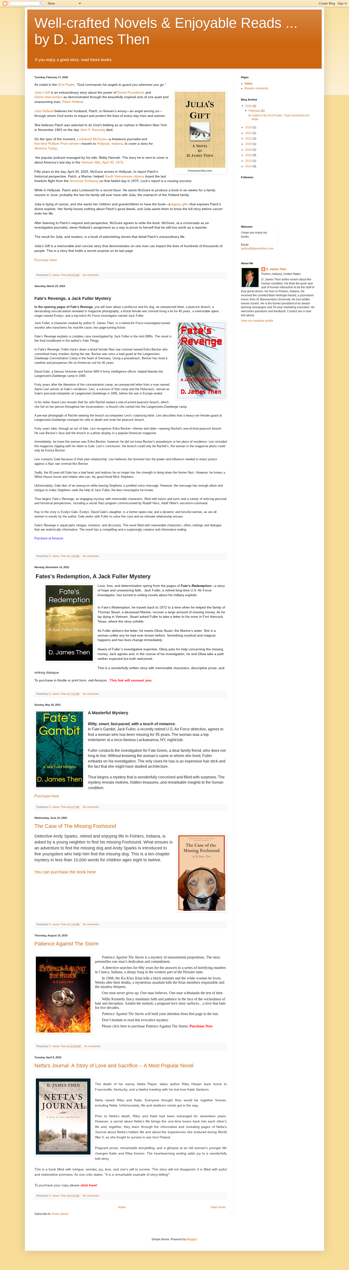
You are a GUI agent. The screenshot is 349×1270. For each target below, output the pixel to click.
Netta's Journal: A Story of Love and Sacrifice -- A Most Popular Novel (113, 1066)
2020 (249, 144)
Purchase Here (45, 260)
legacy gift (179, 204)
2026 (249, 106)
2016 (249, 155)
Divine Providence (130, 92)
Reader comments (256, 88)
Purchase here (46, 796)
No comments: (91, 274)
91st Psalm (66, 84)
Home (122, 1207)
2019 (249, 149)
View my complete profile (257, 320)
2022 (249, 133)
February (255, 110)
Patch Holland (72, 102)
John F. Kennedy (92, 130)
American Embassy (84, 181)
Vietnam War (90, 162)
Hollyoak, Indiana (110, 143)
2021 (249, 138)
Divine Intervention (48, 97)
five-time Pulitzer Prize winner (56, 143)
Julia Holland (44, 111)
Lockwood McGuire (91, 139)
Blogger (192, 1239)
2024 (249, 127)
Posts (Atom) (60, 1214)
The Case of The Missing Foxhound (75, 826)
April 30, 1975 (112, 162)
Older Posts (218, 1207)
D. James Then (276, 269)
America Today (45, 148)
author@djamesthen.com (257, 248)
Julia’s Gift (42, 92)
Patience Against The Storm (66, 944)
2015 (249, 161)
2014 (249, 166)
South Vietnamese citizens (124, 176)
